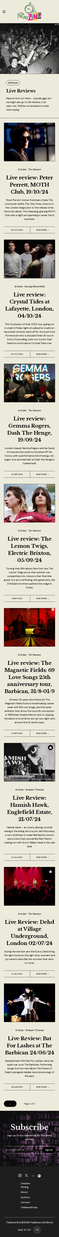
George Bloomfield (34, 286)
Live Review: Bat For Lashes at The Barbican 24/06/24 (29, 1045)
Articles (22, 169)
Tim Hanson (34, 169)
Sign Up (49, 1149)
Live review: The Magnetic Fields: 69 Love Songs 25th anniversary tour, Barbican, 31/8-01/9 (29, 677)
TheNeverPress (24, 1207)
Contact (24, 1202)
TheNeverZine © (15, 1222)
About (24, 1192)
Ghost (49, 1222)
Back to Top (24, 1229)
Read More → (42, 230)
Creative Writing (24, 1185)
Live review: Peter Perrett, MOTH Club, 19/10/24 (29, 185)
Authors (24, 1197)
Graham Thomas (34, 789)
